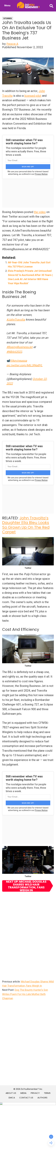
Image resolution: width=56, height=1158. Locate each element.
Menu (7, 5)
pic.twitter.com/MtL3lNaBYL (24, 365)
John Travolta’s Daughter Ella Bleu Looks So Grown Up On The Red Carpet (26, 525)
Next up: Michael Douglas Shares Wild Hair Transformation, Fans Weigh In (26, 886)
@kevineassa (18, 360)
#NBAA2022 (14, 351)
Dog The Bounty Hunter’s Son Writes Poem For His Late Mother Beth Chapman (25, 994)
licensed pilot (32, 95)
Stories (7, 18)
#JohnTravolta (15, 319)
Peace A (12, 44)
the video (40, 212)
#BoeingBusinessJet (19, 347)
